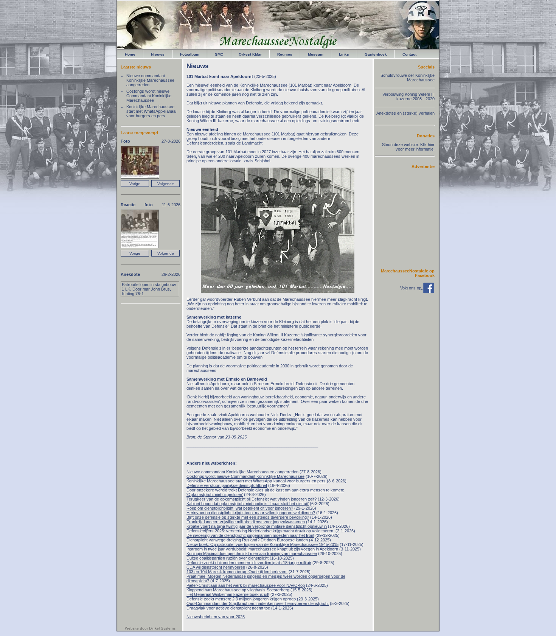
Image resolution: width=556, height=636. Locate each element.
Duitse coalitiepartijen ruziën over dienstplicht (227, 558)
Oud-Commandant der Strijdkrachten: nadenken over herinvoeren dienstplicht (257, 603)
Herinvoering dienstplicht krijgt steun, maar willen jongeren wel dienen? (250, 512)
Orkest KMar (250, 54)
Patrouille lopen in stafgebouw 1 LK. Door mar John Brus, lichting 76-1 (149, 289)
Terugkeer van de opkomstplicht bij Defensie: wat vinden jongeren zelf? (251, 499)
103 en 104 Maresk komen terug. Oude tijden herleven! (236, 571)
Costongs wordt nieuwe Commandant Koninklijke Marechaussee (245, 476)
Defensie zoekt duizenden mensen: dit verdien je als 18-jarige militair (248, 562)
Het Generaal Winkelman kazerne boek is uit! (227, 594)
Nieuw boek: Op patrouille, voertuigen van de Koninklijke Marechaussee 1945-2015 (262, 544)
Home (130, 54)
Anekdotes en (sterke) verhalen (405, 113)
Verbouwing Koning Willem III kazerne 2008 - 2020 (408, 96)
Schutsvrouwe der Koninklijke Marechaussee (408, 77)
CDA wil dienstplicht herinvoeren (215, 567)
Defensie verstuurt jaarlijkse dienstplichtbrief (226, 485)
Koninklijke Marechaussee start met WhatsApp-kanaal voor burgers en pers (256, 481)
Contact (409, 54)
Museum (315, 54)
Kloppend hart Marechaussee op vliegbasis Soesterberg (237, 590)
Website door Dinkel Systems (150, 628)
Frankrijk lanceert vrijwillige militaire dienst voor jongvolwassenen (245, 521)
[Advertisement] (412, 218)
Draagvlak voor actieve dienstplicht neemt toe (228, 608)
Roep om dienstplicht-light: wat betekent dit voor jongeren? (239, 508)
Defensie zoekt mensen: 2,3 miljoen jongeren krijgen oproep (241, 599)
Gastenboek (376, 54)
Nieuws (158, 54)
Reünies (284, 54)
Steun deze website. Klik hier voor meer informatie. (408, 146)
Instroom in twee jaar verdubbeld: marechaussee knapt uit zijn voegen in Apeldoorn (262, 549)
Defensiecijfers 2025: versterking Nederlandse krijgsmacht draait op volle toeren (260, 531)
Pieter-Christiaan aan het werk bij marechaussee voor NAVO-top (245, 585)
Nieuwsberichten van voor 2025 (215, 616)
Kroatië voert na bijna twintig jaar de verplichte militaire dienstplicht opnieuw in (256, 526)
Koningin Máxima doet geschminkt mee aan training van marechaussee (251, 553)
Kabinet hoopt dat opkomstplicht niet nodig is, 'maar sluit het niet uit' (247, 503)
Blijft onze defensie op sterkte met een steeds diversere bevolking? (247, 517)
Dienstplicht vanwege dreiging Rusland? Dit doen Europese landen (247, 540)
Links (344, 54)
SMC (219, 54)
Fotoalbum (189, 54)
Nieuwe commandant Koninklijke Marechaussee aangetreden (242, 472)
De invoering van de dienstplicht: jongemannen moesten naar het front (250, 535)
